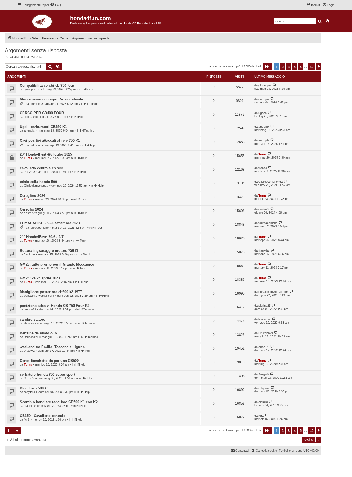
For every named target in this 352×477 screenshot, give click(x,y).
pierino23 (30, 309)
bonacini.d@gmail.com (39, 295)
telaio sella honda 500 (38, 182)
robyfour (29, 392)
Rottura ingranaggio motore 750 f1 (49, 251)
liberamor (30, 323)
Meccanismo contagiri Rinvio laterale (51, 99)
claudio (28, 405)
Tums (28, 158)
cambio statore (32, 319)
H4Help (79, 116)
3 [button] (289, 66)
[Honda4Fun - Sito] (44, 21)
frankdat (29, 254)
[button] (267, 66)
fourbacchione (39, 227)
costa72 (29, 213)
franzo (28, 171)
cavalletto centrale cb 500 (41, 168)
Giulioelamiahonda (36, 185)
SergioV (29, 378)
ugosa (28, 116)
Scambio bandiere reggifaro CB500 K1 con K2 (59, 402)
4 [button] (295, 66)
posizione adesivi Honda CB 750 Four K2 (54, 306)
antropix (35, 103)
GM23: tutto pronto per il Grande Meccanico (57, 264)
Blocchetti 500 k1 (34, 388)
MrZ (26, 419)
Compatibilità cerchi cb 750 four (47, 85)
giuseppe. (30, 89)
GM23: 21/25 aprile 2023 (40, 278)
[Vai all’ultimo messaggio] (274, 85)
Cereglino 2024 (32, 195)
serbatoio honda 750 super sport (47, 374)
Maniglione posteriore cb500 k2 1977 (51, 292)
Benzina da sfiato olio (38, 333)
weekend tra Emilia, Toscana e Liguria (52, 347)
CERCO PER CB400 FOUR (42, 113)
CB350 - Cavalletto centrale (42, 416)
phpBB (25, 459)
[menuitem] (55, 5)
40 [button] (312, 66)
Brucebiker (31, 337)
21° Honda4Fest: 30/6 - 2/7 (42, 237)
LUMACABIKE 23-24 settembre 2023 (50, 223)
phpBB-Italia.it (42, 463)
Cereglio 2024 (31, 209)
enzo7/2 (29, 350)
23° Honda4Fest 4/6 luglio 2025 (46, 154)
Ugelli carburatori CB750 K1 (43, 127)
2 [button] (283, 66)
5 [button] (301, 66)
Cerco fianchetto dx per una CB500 (49, 361)
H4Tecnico (89, 89)
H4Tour (82, 158)
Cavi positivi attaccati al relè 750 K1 (50, 140)
